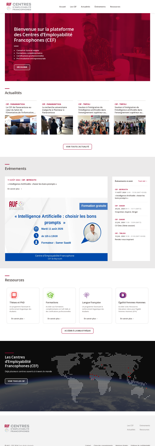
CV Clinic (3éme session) (125, 225)
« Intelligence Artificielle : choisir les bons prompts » (32, 184)
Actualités (131, 429)
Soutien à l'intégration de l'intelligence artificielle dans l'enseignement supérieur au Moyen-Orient (92, 110)
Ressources (144, 429)
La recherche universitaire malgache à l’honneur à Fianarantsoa (54, 110)
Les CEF (130, 425)
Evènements (145, 425)
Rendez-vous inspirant (124, 239)
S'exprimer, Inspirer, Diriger (126, 212)
